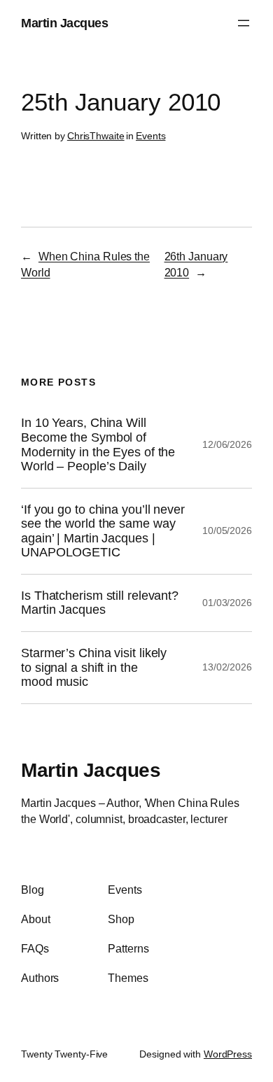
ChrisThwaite (96, 135)
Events (150, 135)
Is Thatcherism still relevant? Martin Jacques (99, 603)
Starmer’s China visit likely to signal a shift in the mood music (94, 667)
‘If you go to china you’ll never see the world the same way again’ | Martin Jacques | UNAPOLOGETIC (103, 531)
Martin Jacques (64, 22)
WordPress (228, 1054)
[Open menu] (243, 23)
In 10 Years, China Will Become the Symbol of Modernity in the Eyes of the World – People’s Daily (98, 444)
